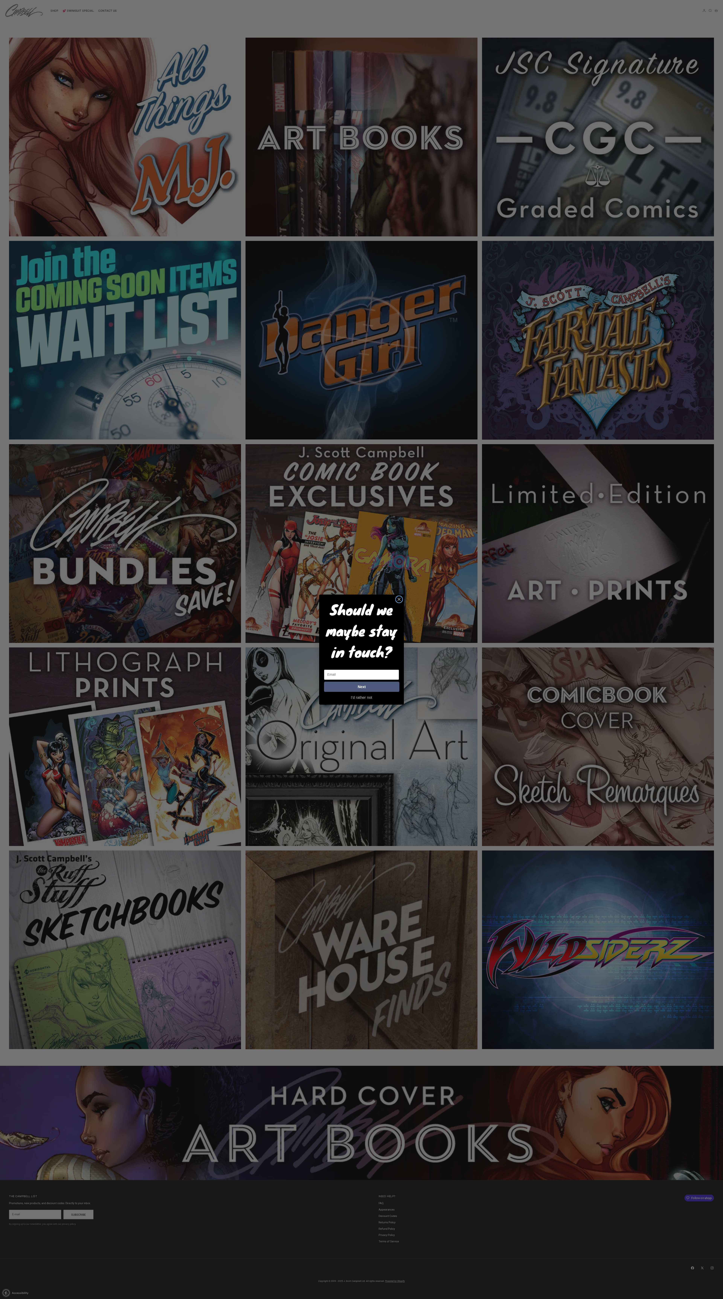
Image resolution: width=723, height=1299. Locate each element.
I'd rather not (361, 697)
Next (362, 687)
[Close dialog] (399, 599)
